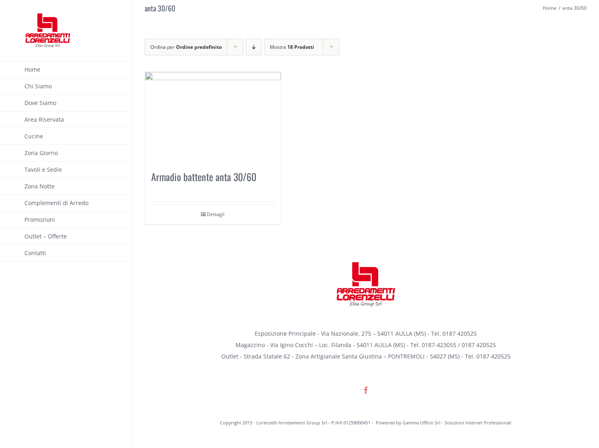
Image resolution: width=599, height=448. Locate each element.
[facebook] (366, 390)
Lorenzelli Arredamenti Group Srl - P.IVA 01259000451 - (315, 423)
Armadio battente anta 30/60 (203, 176)
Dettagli (216, 214)
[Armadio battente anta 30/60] (213, 116)
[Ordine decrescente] (254, 47)
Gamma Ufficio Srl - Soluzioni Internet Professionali (457, 423)
